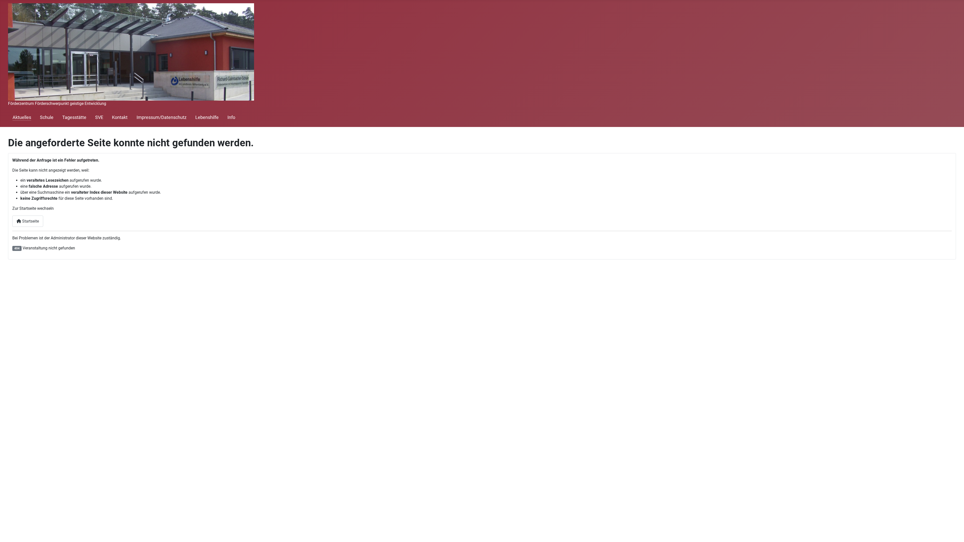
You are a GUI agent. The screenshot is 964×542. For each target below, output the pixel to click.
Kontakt (120, 117)
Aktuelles (22, 117)
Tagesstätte (74, 117)
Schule (46, 117)
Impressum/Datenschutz (162, 117)
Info (231, 117)
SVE (99, 117)
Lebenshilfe (207, 117)
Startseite (30, 221)
